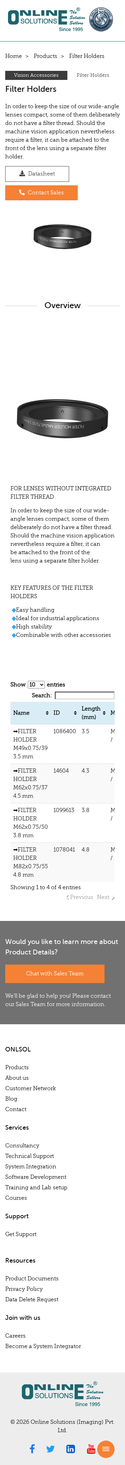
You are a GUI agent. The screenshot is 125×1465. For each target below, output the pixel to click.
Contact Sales (45, 192)
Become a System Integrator (43, 1346)
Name (21, 713)
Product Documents (32, 1279)
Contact (15, 1109)
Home (13, 56)
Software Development (35, 1177)
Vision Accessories (36, 75)
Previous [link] (81, 897)
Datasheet (41, 174)
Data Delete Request (31, 1299)
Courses (16, 1198)
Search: (42, 695)
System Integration (30, 1166)
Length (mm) (91, 713)
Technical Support (29, 1156)
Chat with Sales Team (55, 974)
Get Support (20, 1234)
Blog (11, 1099)
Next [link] (103, 897)
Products (45, 56)
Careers (15, 1336)
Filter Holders (93, 75)
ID (56, 713)
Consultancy (22, 1146)
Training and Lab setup (36, 1187)
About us (17, 1078)
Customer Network (30, 1088)
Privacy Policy (24, 1289)
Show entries (37, 685)
